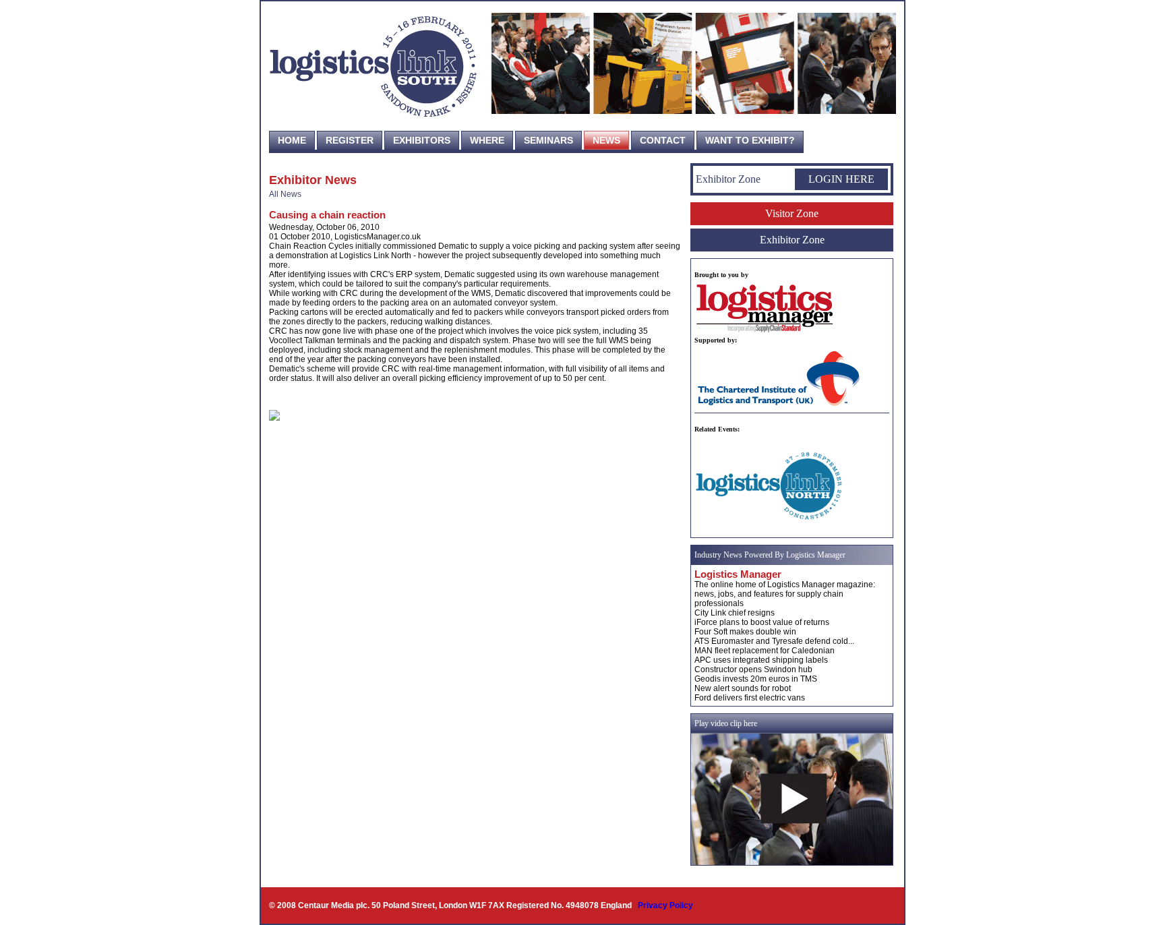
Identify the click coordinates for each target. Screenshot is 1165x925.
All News (285, 194)
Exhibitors (421, 140)
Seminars (548, 140)
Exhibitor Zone (792, 239)
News (606, 140)
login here (841, 179)
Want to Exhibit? (750, 140)
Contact (663, 140)
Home (292, 140)
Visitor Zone (791, 213)
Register (350, 140)
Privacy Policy (665, 905)
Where (487, 140)
